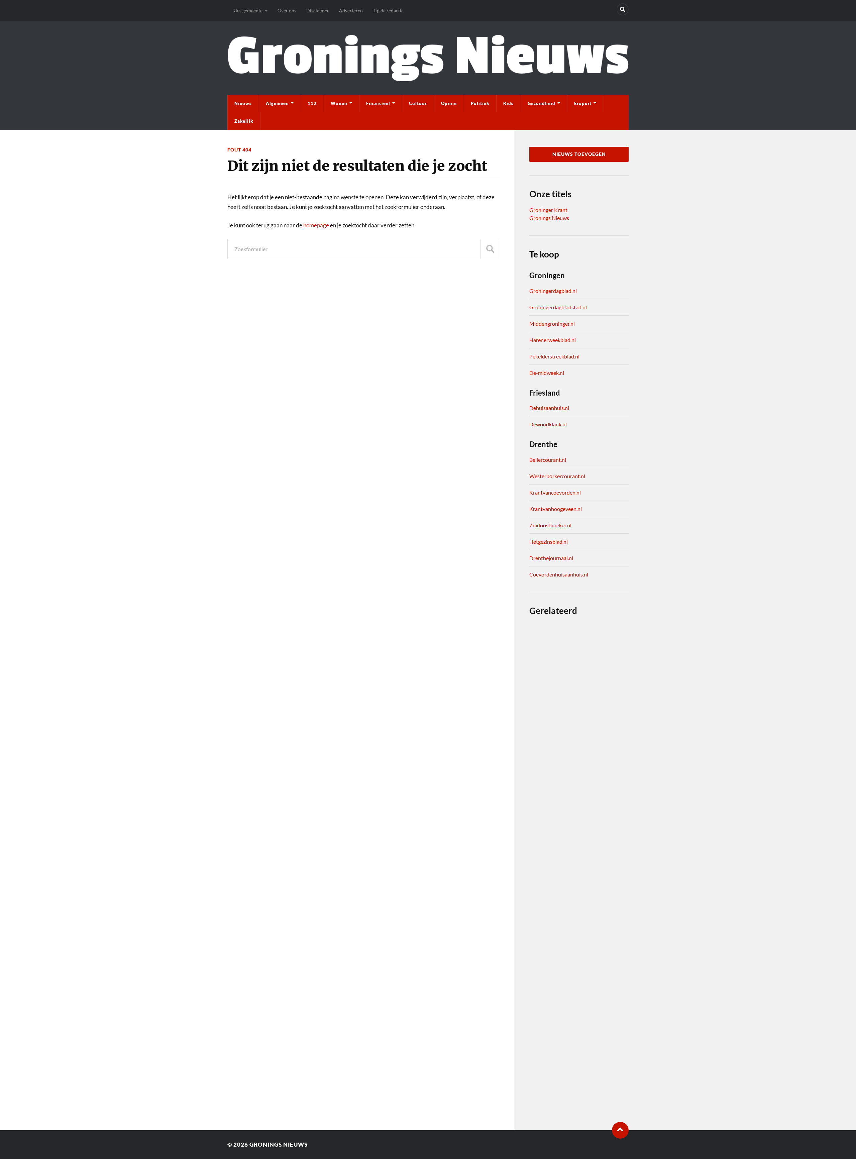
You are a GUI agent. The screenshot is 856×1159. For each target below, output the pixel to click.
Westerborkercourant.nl (557, 476)
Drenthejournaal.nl (551, 558)
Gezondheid (541, 103)
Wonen (339, 103)
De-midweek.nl (546, 373)
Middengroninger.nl (552, 323)
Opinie (449, 103)
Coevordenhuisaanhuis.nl (558, 574)
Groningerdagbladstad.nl (558, 307)
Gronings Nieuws (549, 218)
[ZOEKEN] (490, 249)
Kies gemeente (247, 10)
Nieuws (243, 103)
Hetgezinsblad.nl (548, 541)
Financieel (378, 103)
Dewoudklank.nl (548, 424)
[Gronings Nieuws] (428, 58)
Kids (508, 103)
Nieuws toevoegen (579, 154)
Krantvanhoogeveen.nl (555, 509)
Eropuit (583, 103)
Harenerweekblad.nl (552, 340)
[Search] (623, 9)
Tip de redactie (388, 10)
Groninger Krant (548, 210)
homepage (316, 225)
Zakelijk (243, 121)
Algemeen (277, 103)
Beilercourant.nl (547, 459)
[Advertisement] (579, 868)
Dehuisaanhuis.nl (549, 408)
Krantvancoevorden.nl (555, 492)
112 (312, 103)
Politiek (480, 103)
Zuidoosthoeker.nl (550, 525)
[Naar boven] (620, 1130)
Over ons (287, 10)
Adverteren (351, 10)
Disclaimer (317, 10)
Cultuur (418, 103)
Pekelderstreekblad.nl (554, 356)
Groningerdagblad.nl (553, 291)
